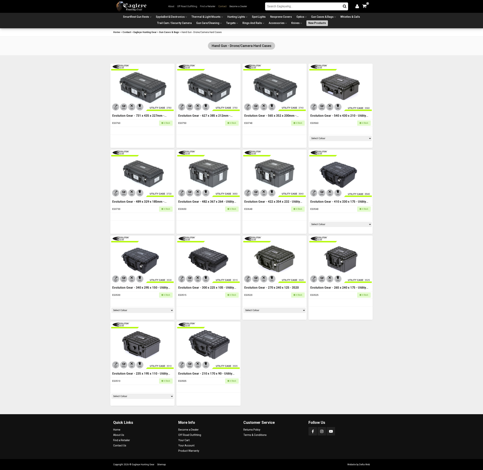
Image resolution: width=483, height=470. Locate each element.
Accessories (277, 23)
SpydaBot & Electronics (170, 16)
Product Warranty (188, 450)
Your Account (186, 445)
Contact (222, 6)
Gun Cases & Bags (322, 16)
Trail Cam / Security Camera (174, 23)
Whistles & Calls (350, 16)
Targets (231, 23)
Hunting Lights (236, 16)
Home (116, 32)
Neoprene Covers (281, 16)
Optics (300, 16)
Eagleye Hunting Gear (145, 32)
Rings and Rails (252, 23)
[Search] (345, 5)
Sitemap (161, 464)
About (171, 6)
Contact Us (119, 445)
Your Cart (184, 440)
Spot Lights (259, 16)
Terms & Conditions (255, 434)
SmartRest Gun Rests (136, 16)
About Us (118, 434)
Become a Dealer (238, 6)
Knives (295, 23)
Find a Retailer (207, 6)
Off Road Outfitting (187, 6)
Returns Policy (251, 429)
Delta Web (364, 464)
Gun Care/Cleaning (207, 23)
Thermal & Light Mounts (206, 16)
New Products (317, 23)
